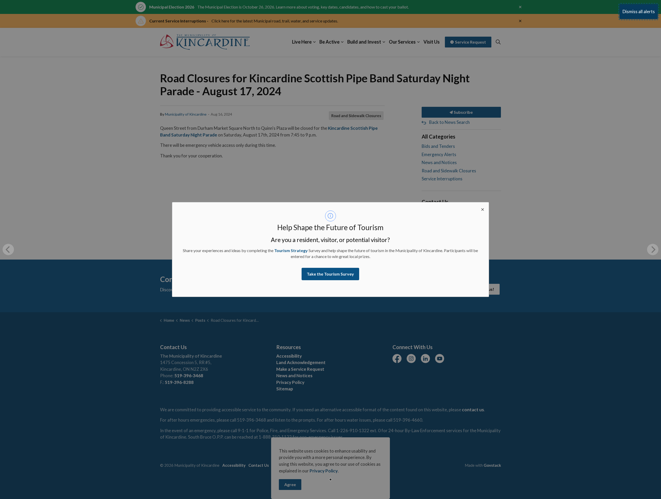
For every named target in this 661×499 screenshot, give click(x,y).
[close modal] (482, 208)
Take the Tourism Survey (330, 273)
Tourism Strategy (291, 250)
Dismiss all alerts (639, 11)
